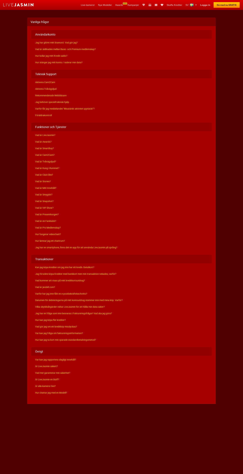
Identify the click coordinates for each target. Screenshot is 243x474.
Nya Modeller (105, 5)
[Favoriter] (162, 5)
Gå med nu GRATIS (227, 5)
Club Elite (143, 5)
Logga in (205, 5)
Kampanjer (133, 5)
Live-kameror (88, 5)
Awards (119, 5)
